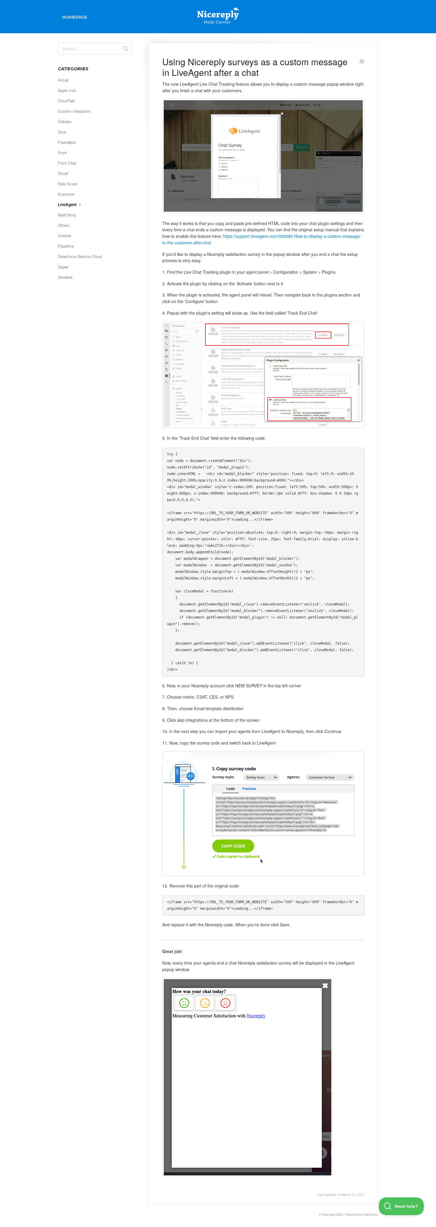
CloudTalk (66, 100)
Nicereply (328, 1214)
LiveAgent (68, 204)
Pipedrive (66, 246)
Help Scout (67, 184)
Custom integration (74, 111)
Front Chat (67, 163)
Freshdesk (67, 142)
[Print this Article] (361, 62)
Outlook (64, 235)
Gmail (63, 173)
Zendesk (65, 277)
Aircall (63, 80)
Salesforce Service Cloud (80, 256)
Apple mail (67, 90)
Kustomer (66, 194)
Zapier (63, 267)
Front (62, 152)
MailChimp (67, 215)
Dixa (62, 132)
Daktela (64, 121)
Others (63, 225)
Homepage (74, 17)
